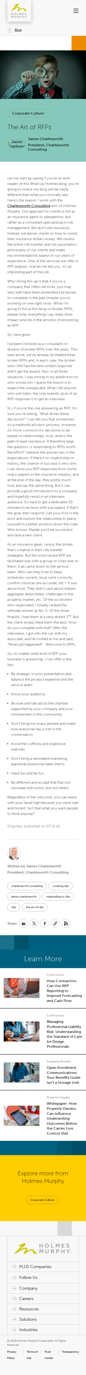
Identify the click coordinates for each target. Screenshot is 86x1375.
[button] (75, 11)
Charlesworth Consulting (28, 206)
